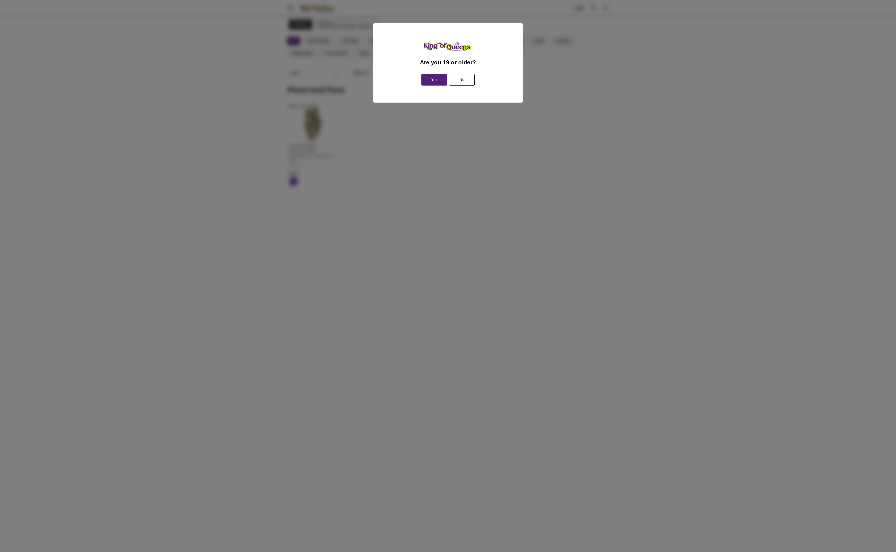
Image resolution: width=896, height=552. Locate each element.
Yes (434, 80)
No (461, 80)
